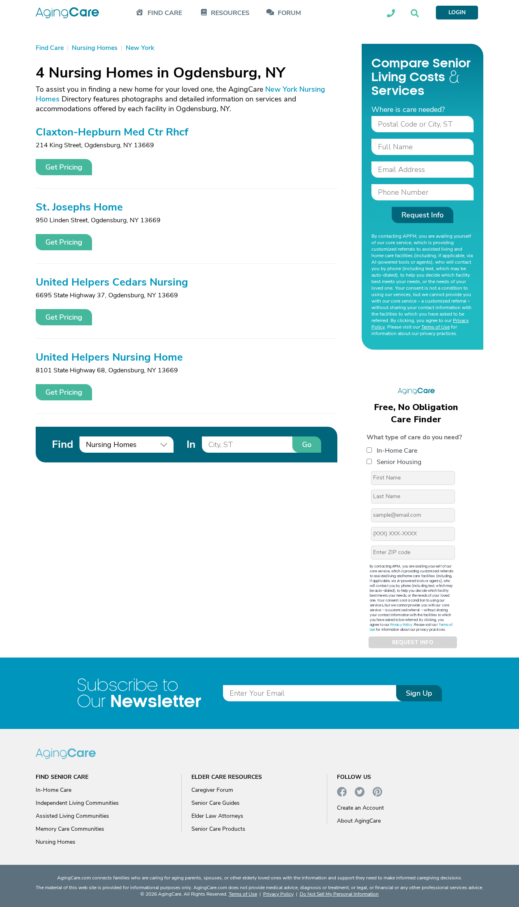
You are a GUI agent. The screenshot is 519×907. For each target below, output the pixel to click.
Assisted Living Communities (72, 816)
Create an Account (360, 808)
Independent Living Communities (77, 803)
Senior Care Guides (215, 803)
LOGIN (456, 12)
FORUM (289, 13)
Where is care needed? (408, 109)
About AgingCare (359, 821)
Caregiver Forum (212, 790)
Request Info (422, 215)
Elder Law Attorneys (217, 816)
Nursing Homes (55, 842)
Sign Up (419, 693)
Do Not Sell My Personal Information (339, 894)
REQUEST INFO (412, 642)
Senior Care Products (218, 829)
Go (306, 444)
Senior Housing (399, 462)
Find (62, 444)
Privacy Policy (401, 625)
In (191, 444)
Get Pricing (63, 167)
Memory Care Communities (70, 829)
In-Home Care (397, 450)
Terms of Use (435, 327)
